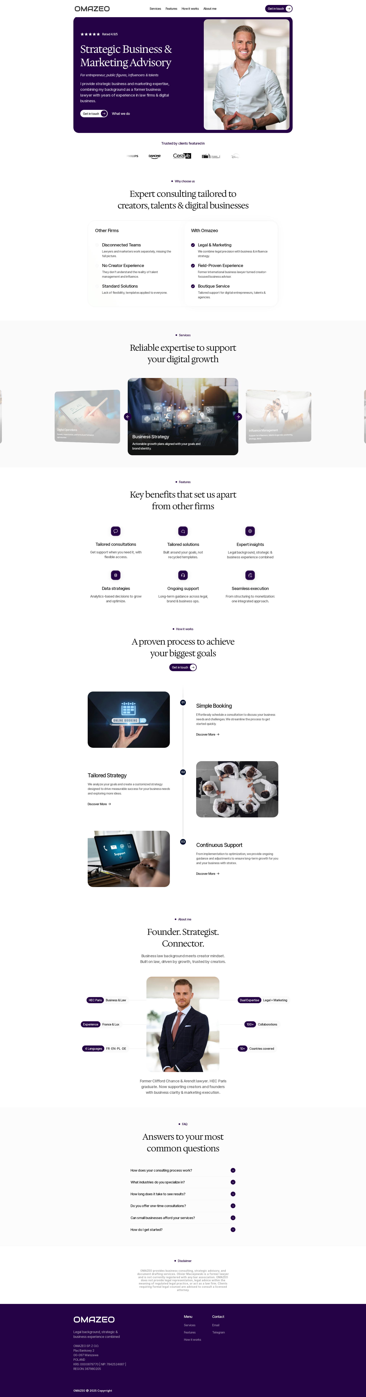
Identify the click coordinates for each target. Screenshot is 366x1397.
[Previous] (128, 417)
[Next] (238, 417)
